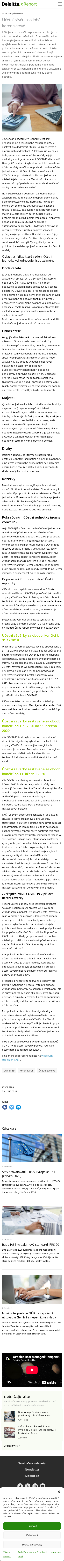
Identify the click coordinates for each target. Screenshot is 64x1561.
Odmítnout (32, 1535)
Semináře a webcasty (32, 1463)
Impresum (56, 1552)
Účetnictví (18, 13)
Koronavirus (26, 1070)
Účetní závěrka (47, 1070)
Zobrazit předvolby (32, 1544)
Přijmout (32, 1526)
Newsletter (32, 1469)
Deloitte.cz (32, 1476)
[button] (59, 1491)
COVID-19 (6, 13)
